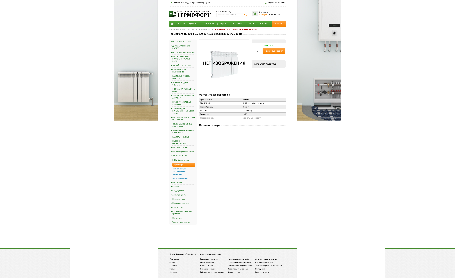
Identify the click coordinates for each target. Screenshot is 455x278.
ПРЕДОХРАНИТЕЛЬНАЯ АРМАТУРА (181, 103)
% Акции (278, 24)
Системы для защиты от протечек (182, 213)
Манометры (178, 175)
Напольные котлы (207, 269)
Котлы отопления (207, 262)
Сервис (223, 24)
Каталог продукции (187, 24)
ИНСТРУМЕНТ (177, 183)
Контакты (264, 24)
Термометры (202, 29)
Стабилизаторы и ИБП (264, 262)
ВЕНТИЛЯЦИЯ (177, 207)
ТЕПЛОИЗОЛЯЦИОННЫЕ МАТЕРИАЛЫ (182, 125)
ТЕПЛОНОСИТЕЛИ (179, 156)
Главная (172, 29)
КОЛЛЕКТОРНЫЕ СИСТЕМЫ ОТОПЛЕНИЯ (183, 119)
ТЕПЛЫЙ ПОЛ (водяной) (182, 65)
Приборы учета (178, 199)
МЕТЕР (210, 29)
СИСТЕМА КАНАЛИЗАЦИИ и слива (183, 90)
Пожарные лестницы (180, 203)
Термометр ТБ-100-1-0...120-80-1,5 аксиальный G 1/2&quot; (235, 29)
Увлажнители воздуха (181, 222)
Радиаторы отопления (209, 259)
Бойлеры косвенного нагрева (212, 272)
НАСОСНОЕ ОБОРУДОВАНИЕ (179, 142)
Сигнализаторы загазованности (179, 170)
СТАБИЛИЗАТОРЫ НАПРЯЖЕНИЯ (179, 71)
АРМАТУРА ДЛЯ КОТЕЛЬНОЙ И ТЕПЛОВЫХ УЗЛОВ (183, 111)
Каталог (179, 29)
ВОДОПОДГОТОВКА (180, 148)
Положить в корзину (274, 51)
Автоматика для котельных (266, 259)
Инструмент (260, 269)
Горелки (175, 187)
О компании (208, 24)
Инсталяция (177, 218)
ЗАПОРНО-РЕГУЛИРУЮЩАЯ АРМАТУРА (183, 97)
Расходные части (262, 272)
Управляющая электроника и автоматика (183, 132)
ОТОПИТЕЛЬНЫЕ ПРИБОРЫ (183, 52)
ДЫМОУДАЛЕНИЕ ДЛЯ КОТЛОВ (181, 47)
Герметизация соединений (183, 152)
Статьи (251, 24)
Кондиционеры (178, 191)
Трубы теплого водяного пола (240, 266)
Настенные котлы (207, 266)
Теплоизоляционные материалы (268, 266)
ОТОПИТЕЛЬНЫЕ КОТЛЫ (182, 42)
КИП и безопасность (190, 29)
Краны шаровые (234, 272)
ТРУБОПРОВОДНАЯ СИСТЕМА (180, 84)
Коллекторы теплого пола (238, 269)
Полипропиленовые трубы (238, 259)
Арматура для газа (179, 195)
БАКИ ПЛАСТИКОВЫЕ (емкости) (181, 77)
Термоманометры (180, 178)
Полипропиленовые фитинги (239, 262)
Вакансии (237, 24)
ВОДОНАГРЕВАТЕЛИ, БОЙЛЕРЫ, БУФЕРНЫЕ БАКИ (181, 59)
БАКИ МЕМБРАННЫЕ (180, 137)
